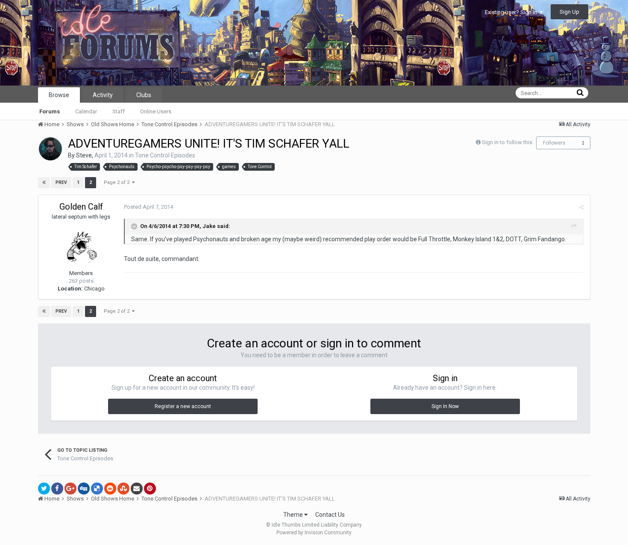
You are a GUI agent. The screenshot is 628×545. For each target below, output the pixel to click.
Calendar (86, 111)
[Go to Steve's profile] (50, 148)
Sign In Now (445, 406)
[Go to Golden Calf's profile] (81, 245)
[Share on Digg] (84, 489)
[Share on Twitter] (44, 489)
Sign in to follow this (507, 142)
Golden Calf (81, 206)
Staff (118, 111)
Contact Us (330, 514)
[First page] (44, 182)
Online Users (155, 111)
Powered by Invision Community (314, 533)
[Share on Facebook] (57, 489)
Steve (84, 155)
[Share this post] (581, 207)
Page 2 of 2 (118, 182)
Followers (554, 143)
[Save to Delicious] (97, 489)
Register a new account (183, 406)
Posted (148, 207)
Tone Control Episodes (165, 155)
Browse (59, 95)
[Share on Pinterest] (150, 489)
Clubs (143, 95)
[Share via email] (137, 489)
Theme (293, 514)
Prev (61, 182)
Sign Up (569, 12)
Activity (103, 95)
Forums (49, 111)
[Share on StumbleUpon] (123, 489)
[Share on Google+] (70, 489)
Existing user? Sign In (512, 12)
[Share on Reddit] (110, 489)
